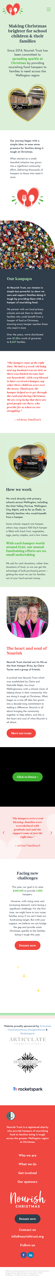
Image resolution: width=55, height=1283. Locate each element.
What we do (27, 1164)
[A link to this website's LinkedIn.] (31, 1255)
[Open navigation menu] (48, 9)
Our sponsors (27, 1181)
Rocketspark (23, 1273)
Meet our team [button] (21, 733)
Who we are (27, 1155)
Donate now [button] (27, 945)
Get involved (27, 1173)
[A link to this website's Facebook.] (24, 1255)
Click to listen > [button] (27, 777)
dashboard (9, 1275)
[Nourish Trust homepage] (24, 9)
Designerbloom (10, 1273)
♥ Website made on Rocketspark (27, 1275)
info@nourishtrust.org (27, 1236)
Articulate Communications (38, 1271)
